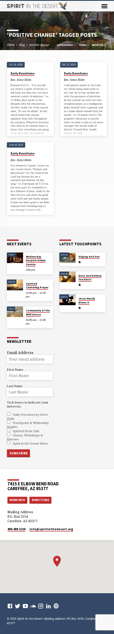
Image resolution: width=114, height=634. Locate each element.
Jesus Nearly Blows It (86, 300)
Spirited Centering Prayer (37, 285)
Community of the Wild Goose (38, 312)
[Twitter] (18, 606)
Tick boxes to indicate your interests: (28, 404)
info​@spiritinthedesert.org (51, 529)
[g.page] (56, 606)
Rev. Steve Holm (21, 80)
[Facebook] (10, 606)
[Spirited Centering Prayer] (15, 285)
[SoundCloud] (33, 606)
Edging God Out (89, 256)
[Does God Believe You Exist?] (67, 277)
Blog (22, 45)
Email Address (20, 352)
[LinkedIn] (48, 606)
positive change (39, 45)
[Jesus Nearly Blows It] (67, 299)
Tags (82, 45)
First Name (15, 369)
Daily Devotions (22, 73)
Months (98, 45)
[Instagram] (41, 606)
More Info (17, 500)
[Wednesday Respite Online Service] (15, 257)
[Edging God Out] (67, 257)
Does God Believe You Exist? (90, 277)
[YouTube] (25, 606)
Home (11, 45)
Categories (65, 45)
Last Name (15, 386)
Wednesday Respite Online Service (36, 260)
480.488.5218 (16, 529)
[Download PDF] (79, 262)
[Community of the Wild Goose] (15, 312)
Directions (40, 500)
